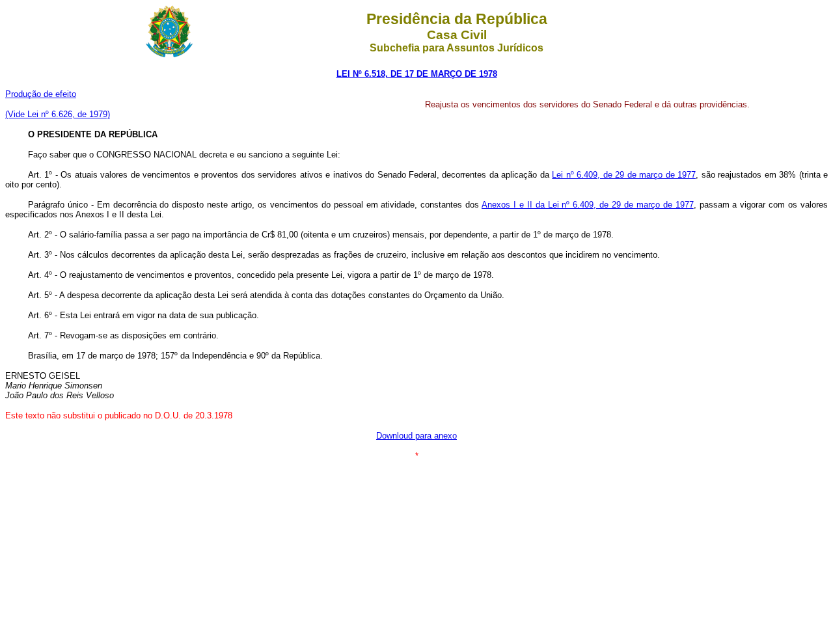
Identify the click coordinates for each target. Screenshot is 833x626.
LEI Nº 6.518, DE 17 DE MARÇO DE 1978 (416, 74)
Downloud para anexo (416, 436)
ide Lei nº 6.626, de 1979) (62, 114)
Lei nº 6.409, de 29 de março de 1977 (624, 175)
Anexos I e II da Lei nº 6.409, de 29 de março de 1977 (588, 205)
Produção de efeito (40, 94)
